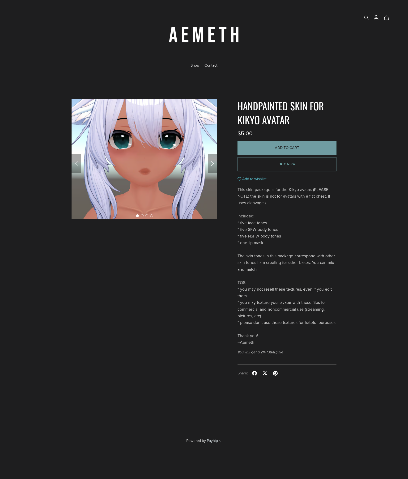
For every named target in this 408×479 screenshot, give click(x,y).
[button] (76, 163)
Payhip (212, 440)
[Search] (366, 18)
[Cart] (388, 18)
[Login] (376, 17)
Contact (210, 65)
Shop (195, 65)
